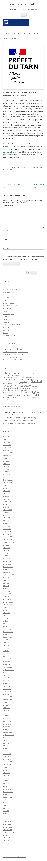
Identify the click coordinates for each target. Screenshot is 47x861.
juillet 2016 (6, 740)
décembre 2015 (8, 759)
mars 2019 (6, 653)
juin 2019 (6, 645)
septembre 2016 (8, 735)
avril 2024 (6, 496)
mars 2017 (6, 719)
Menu (23, 15)
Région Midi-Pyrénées (30, 392)
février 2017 (7, 721)
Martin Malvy (33, 385)
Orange (5, 333)
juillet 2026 (6, 439)
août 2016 (6, 738)
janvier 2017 (7, 724)
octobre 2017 (7, 700)
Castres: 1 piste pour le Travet (13, 349)
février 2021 (7, 594)
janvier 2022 (7, 564)
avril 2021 (6, 588)
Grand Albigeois (8, 314)
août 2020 (6, 610)
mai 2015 (6, 778)
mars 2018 (6, 686)
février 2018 (7, 689)
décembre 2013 (8, 824)
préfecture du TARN (19, 390)
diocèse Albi (7, 308)
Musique (6, 327)
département (29, 379)
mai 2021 (6, 586)
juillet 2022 (6, 548)
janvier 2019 (7, 659)
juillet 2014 (6, 805)
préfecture (7, 390)
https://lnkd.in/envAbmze (12, 152)
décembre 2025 (8, 450)
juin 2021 (6, 583)
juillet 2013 (6, 838)
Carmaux (6, 298)
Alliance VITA (12, 374)
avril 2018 (6, 683)
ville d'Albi (6, 399)
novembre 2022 (8, 537)
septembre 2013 (8, 832)
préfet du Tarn (8, 392)
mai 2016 (6, 746)
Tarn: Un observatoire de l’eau (22, 415)
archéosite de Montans (24, 374)
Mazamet (6, 322)
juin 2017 (6, 710)
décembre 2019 (8, 632)
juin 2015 (6, 775)
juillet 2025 (6, 464)
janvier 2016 (7, 756)
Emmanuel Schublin (9, 382)
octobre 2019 (7, 637)
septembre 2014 (8, 800)
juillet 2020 (6, 613)
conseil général (8, 379)
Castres (5, 300)
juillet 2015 (6, 773)
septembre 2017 (8, 702)
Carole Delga (7, 376)
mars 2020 (6, 624)
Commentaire (8, 205)
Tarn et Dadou (10, 397)
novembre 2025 (8, 453)
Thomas (5, 420)
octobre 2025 (7, 456)
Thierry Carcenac (23, 398)
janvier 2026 (7, 447)
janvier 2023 (7, 531)
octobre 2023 (7, 510)
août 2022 (6, 545)
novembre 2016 (8, 729)
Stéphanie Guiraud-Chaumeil (23, 395)
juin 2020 (6, 616)
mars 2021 (6, 591)
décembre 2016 (8, 727)
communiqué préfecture (11, 378)
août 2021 (6, 578)
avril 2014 (6, 813)
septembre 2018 (8, 670)
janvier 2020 (7, 629)
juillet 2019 (6, 643)
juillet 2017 (6, 708)
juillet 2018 (6, 675)
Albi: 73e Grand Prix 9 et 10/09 (23, 420)
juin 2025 (6, 466)
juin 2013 (6, 841)
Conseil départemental (27, 377)
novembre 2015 (8, 762)
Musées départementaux (11, 325)
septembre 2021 (8, 575)
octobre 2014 (7, 797)
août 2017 (6, 705)
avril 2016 (6, 748)
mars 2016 (6, 751)
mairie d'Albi (25, 385)
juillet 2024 (6, 491)
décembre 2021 (8, 567)
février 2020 (7, 626)
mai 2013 (6, 843)
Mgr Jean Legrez (15, 387)
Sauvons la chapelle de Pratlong (25, 418)
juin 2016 (6, 743)
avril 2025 (6, 472)
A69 (4, 287)
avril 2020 (6, 621)
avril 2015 (6, 781)
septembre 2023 (8, 512)
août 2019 (6, 640)
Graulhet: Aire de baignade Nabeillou (15, 352)
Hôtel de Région (11, 384)
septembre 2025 (8, 458)
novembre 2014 (8, 794)
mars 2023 (6, 526)
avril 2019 (6, 651)
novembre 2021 (8, 569)
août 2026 (6, 437)
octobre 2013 (7, 830)
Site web (6, 248)
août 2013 (6, 835)
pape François (34, 388)
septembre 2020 (8, 607)
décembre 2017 (8, 694)
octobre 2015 (7, 765)
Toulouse (33, 397)
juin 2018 (6, 678)
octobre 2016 (7, 732)
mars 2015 (6, 784)
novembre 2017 (8, 697)
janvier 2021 (7, 597)
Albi (4, 295)
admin (5, 423)
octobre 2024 (7, 483)
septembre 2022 (8, 542)
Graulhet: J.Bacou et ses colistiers (31, 412)
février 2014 (7, 819)
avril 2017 (6, 716)
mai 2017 (6, 713)
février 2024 (7, 502)
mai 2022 (6, 553)
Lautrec (5, 319)
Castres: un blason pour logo (13, 354)
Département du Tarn (10, 306)
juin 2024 (6, 494)
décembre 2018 (8, 662)
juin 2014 (6, 808)
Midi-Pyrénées (25, 387)
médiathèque (7, 388)
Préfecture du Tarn (31, 167)
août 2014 (6, 803)
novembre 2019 (8, 634)
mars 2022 (6, 559)
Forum (17, 382)
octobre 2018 (7, 667)
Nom (5, 230)
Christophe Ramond (26, 376)
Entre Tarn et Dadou (23, 4)
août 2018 (6, 672)
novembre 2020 (8, 602)
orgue (26, 388)
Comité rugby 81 (8, 303)
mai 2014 (6, 811)
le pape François (23, 383)
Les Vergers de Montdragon (11, 385)
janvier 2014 (7, 822)
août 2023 (6, 515)
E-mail (6, 239)
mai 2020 (6, 618)
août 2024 (6, 488)
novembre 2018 (8, 664)
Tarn (36, 394)
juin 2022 (6, 550)
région (17, 392)
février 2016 (7, 754)
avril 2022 (6, 556)
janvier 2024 (7, 504)
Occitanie (15, 388)
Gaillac (5, 311)
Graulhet (6, 317)
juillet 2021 (6, 580)
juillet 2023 (6, 518)
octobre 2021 (7, 572)
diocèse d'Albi (18, 379)
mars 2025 (6, 475)
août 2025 (6, 461)
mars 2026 (6, 442)
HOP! (4, 383)
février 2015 (7, 786)
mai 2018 (6, 681)
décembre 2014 (8, 792)
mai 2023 (6, 521)
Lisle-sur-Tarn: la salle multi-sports (23, 423)
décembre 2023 (8, 507)
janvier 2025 (7, 477)
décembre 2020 (8, 599)
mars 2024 (6, 499)
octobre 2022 (7, 540)
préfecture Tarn (31, 390)
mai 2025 (6, 469)
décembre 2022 (8, 534)
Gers (28, 382)
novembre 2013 (8, 827)
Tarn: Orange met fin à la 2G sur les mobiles (18, 360)
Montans (34, 387)
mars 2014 (6, 816)
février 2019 (7, 656)
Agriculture (6, 292)
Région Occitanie (8, 395)
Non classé (6, 330)
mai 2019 (6, 648)
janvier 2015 (7, 789)
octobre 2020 (7, 605)
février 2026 (7, 445)
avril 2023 (6, 523)
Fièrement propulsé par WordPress (14, 857)
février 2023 (7, 529)
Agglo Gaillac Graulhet (10, 289)
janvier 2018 (7, 691)
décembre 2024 (8, 480)
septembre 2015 (8, 767)
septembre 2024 (8, 485)
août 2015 (6, 770)
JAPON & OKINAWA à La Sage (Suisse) (15, 357)
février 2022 (7, 561)
